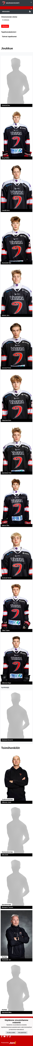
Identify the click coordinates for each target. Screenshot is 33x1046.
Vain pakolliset (22, 1032)
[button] (16, 81)
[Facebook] (2, 1036)
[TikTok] (10, 1036)
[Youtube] (5, 1036)
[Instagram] (8, 1036)
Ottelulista (5, 26)
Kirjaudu (6, 11)
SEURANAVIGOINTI (19, 2)
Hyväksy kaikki (11, 1032)
